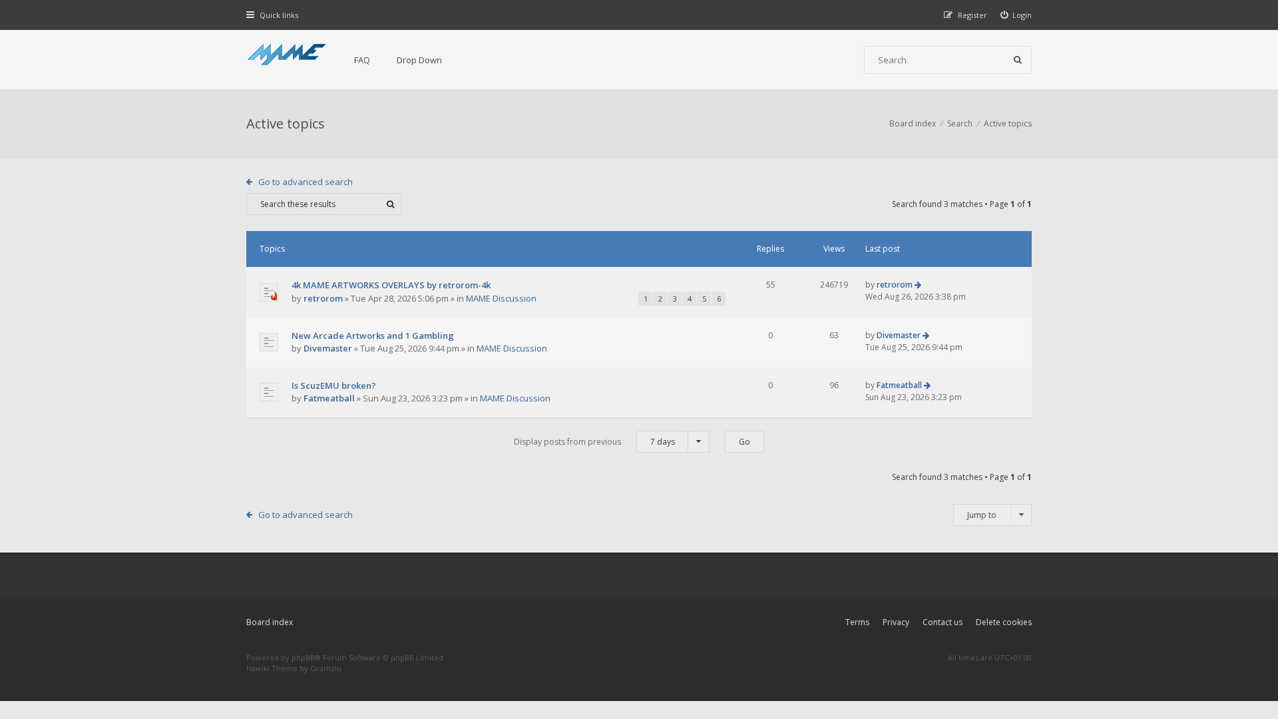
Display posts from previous (594, 441)
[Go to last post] (918, 284)
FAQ (362, 60)
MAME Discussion (501, 298)
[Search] (1017, 60)
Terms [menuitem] (857, 622)
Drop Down (419, 60)
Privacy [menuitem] (896, 622)
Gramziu (325, 668)
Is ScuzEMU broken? (334, 385)
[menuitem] (1016, 15)
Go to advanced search (305, 182)
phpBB (303, 657)
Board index (269, 622)
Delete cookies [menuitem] (1004, 622)
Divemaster (328, 348)
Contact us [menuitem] (942, 622)
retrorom (323, 298)
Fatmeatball (329, 398)
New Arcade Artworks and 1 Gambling (373, 336)
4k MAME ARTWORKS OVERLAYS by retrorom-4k (391, 285)
